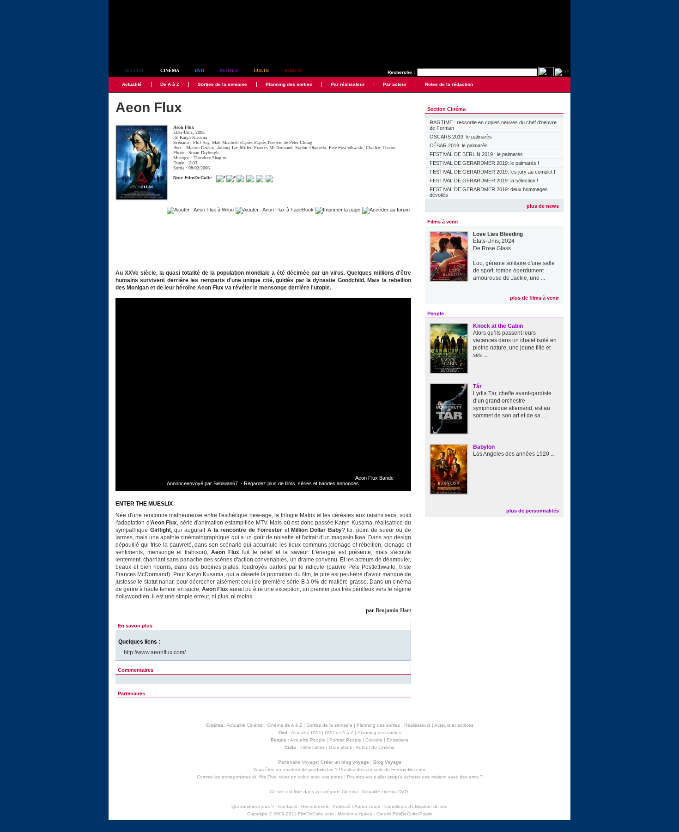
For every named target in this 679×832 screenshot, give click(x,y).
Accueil (134, 70)
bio (330, 769)
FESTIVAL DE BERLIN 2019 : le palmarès (476, 154)
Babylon (484, 447)
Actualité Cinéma (245, 725)
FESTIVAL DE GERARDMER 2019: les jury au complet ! (492, 172)
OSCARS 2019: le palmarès (461, 136)
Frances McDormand (273, 147)
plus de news (543, 206)
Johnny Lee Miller (234, 147)
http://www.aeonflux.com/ (155, 652)
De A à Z (169, 84)
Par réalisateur (347, 84)
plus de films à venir (534, 298)
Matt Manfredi (225, 142)
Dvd (199, 70)
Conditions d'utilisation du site (416, 806)
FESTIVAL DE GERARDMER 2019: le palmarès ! (484, 163)
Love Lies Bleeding (498, 234)
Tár (477, 386)
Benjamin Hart (393, 610)
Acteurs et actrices (453, 725)
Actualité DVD (306, 732)
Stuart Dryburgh (203, 152)
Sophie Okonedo (310, 147)
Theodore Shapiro (210, 157)
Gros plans (340, 747)
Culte (261, 70)
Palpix (425, 813)
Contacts (287, 806)
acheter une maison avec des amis (441, 776)
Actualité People (307, 739)
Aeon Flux (183, 127)
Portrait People (345, 739)
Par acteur (394, 84)
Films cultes (312, 747)
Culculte (373, 739)
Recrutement (314, 806)
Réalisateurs (417, 725)
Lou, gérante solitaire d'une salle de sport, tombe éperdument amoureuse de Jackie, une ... (514, 270)
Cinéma (169, 70)
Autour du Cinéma (375, 747)
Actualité (132, 84)
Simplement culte (159, 45)
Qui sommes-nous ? (252, 806)
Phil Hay (201, 142)
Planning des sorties (289, 84)
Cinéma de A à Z (284, 725)
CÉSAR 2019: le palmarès (459, 145)
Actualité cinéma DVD (385, 791)
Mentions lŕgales (355, 813)
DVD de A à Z (339, 732)
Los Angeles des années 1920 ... (514, 454)
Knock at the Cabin (498, 326)
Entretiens (397, 739)
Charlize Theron (380, 147)
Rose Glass (496, 248)
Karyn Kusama (193, 137)
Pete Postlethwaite (346, 147)
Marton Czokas (200, 147)
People (228, 70)
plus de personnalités (532, 510)
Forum (293, 70)
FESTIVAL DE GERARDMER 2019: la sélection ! (484, 180)
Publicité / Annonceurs (356, 806)
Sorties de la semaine (222, 84)
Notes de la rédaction (449, 84)
